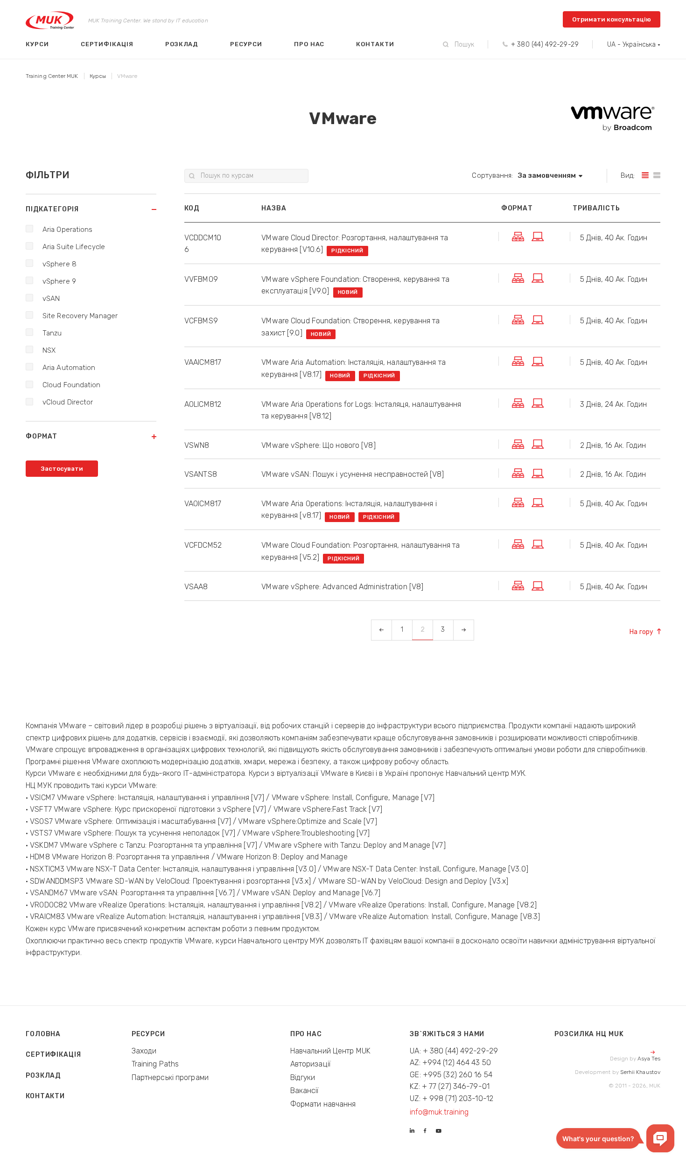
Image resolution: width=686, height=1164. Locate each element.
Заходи (144, 1050)
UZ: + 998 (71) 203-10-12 (451, 1098)
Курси (37, 44)
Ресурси (246, 44)
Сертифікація (107, 44)
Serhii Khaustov (640, 1072)
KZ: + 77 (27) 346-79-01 (450, 1086)
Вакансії (304, 1090)
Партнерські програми (170, 1077)
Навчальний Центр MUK (330, 1050)
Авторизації (310, 1063)
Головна (43, 1034)
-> (463, 630)
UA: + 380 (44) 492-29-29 (454, 1050)
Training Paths (155, 1063)
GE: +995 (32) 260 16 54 (451, 1074)
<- (381, 630)
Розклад (182, 44)
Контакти (375, 44)
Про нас (309, 44)
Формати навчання (323, 1104)
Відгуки (302, 1077)
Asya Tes (648, 1058)
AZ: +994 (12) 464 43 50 (450, 1062)
